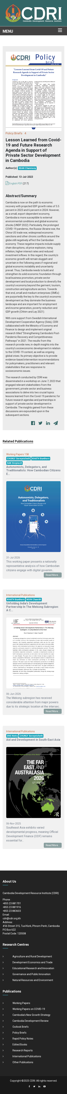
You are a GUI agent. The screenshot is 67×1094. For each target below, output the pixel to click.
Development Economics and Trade (33, 962)
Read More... (53, 575)
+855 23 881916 (12, 907)
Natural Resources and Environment (33, 980)
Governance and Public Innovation (32, 974)
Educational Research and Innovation (33, 968)
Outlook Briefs (21, 1026)
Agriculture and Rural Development (32, 956)
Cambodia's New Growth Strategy (31, 1014)
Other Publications (23, 1062)
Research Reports (23, 1050)
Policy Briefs (19, 1032)
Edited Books (20, 1044)
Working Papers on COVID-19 (29, 1009)
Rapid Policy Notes (23, 1038)
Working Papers (21, 1003)
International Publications (27, 1056)
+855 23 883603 (12, 910)
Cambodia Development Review (31, 1020)
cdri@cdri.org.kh (12, 918)
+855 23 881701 (12, 903)
